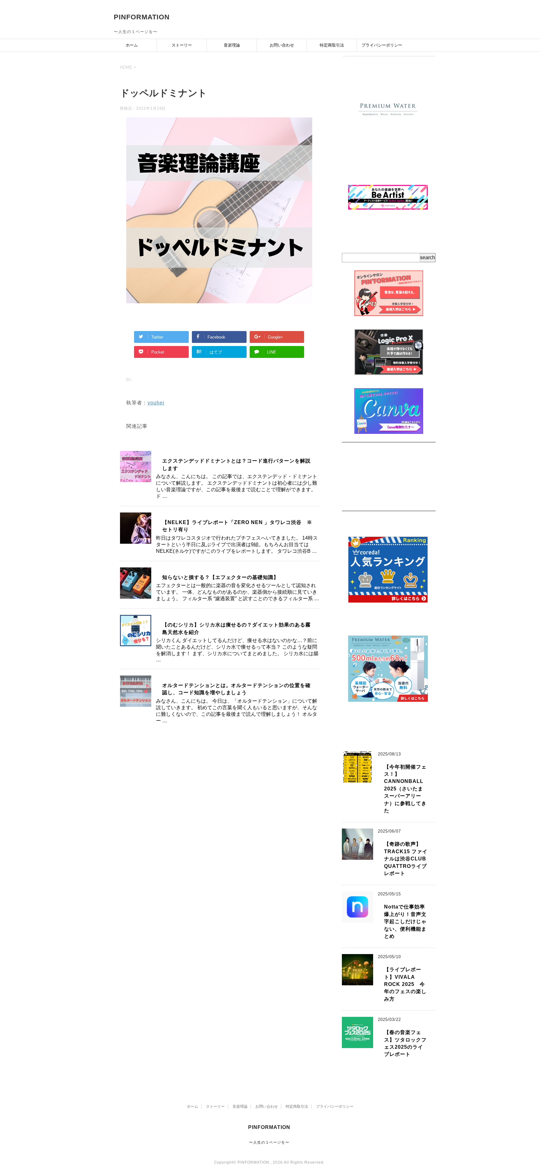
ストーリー (182, 45)
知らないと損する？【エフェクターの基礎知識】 (220, 577)
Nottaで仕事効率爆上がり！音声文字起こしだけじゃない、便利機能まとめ (405, 921)
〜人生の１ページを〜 (269, 1142)
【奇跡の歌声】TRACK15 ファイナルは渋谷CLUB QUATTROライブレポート (406, 858)
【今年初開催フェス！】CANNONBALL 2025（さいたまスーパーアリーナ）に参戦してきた (406, 788)
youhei (156, 402)
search (427, 257)
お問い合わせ (282, 45)
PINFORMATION (142, 17)
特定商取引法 (332, 45)
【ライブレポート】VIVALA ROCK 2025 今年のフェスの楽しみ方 (405, 984)
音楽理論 (232, 45)
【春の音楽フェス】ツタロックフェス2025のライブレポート (405, 1043)
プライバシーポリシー (382, 45)
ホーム (132, 45)
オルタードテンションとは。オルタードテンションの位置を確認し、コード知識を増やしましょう (236, 689)
